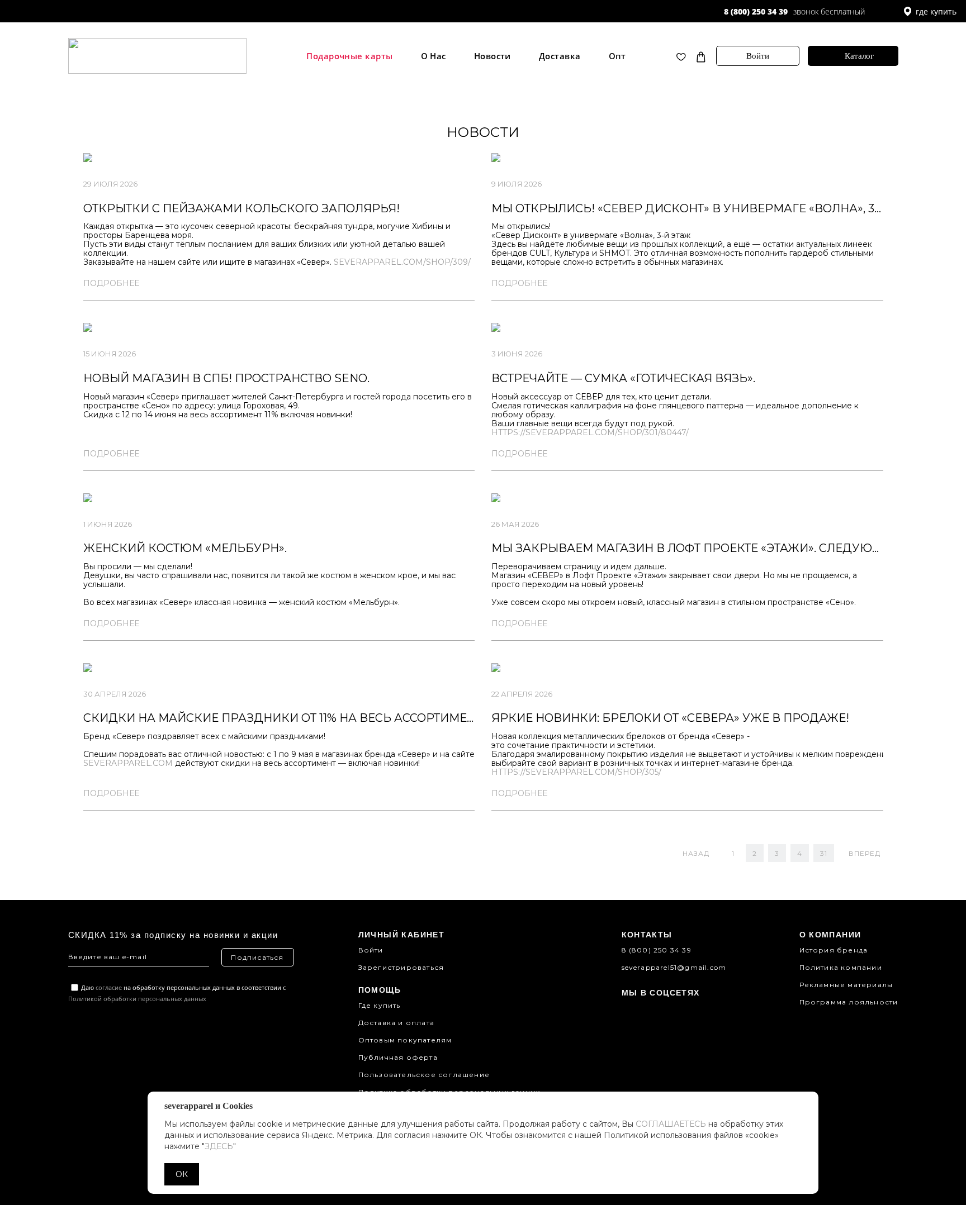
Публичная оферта (398, 1057)
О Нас (433, 56)
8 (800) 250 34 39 (756, 11)
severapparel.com (128, 763)
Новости (492, 56)
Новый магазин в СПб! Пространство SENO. (226, 378)
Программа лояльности (848, 1002)
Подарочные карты (349, 56)
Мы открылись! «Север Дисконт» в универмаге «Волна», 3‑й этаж (707, 208)
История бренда (833, 950)
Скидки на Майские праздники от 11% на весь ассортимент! (284, 718)
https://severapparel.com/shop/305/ (576, 772)
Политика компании (840, 967)
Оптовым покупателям (405, 1040)
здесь (219, 1146)
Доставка (560, 56)
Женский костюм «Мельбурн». (185, 548)
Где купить (379, 1005)
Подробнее (111, 283)
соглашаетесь (671, 1124)
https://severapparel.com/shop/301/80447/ (590, 432)
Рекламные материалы (846, 984)
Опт (617, 56)
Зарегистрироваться (401, 967)
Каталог (859, 55)
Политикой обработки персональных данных (137, 998)
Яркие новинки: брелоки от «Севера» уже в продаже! (670, 718)
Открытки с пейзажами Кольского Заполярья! (241, 208)
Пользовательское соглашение (424, 1074)
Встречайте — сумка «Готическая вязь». (623, 378)
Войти (757, 55)
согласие (109, 987)
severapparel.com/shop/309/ (402, 262)
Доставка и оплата (396, 1022)
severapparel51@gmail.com (674, 967)
